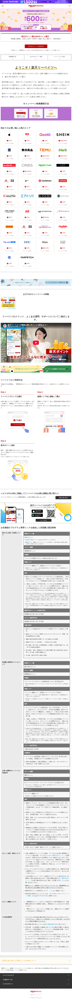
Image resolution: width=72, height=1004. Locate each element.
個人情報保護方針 (50, 924)
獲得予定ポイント (58, 855)
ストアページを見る (9, 143)
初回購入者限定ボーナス (32, 539)
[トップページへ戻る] (36, 6)
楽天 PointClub (41, 895)
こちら (50, 50)
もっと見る (43, 520)
